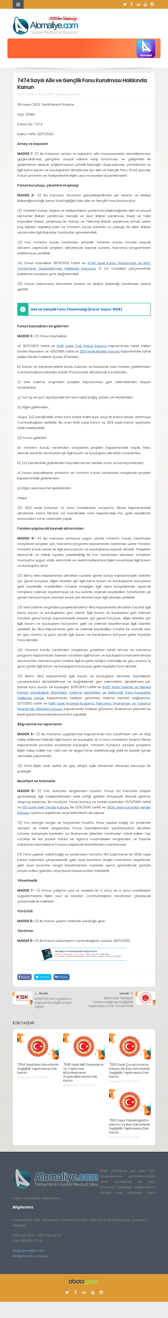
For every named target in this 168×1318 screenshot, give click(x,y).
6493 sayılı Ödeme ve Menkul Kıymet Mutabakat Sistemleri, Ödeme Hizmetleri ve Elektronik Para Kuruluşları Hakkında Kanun (84, 692)
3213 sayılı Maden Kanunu (100, 351)
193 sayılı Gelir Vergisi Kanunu (45, 807)
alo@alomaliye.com (29, 1250)
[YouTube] (145, 4)
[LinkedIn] (138, 4)
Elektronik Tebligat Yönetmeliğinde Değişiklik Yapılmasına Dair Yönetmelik (110, 1002)
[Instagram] (152, 4)
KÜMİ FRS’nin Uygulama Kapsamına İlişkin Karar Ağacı (53, 1002)
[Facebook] (131, 4)
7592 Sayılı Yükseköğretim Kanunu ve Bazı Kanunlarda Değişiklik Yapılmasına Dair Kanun (129, 1126)
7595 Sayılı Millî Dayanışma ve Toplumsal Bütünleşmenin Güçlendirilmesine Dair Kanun (83, 1072)
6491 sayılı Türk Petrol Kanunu (82, 346)
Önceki (43, 993)
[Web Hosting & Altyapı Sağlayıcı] (84, 1281)
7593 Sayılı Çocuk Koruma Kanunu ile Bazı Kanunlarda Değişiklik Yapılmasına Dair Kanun (129, 1070)
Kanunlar (73, 94)
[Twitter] (125, 4)
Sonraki (124, 993)
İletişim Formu (24, 1256)
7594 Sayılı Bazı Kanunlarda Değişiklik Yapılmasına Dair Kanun (37, 1068)
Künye (43, 1256)
